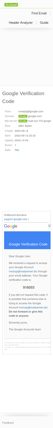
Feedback (8, 422)
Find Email (39, 13)
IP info (23, 116)
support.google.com (15, 219)
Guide (44, 22)
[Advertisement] (26, 57)
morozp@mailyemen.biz (23, 271)
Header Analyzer (21, 22)
